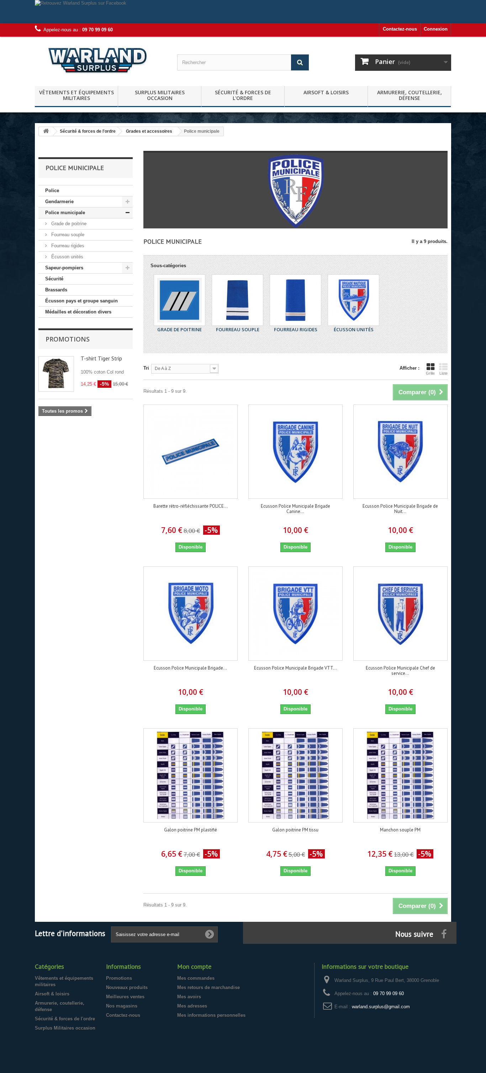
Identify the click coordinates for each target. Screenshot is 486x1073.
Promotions (68, 339)
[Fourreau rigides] (295, 300)
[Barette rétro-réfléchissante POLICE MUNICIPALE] (190, 451)
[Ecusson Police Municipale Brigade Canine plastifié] (295, 451)
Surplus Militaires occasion (160, 95)
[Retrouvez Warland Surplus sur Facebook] (243, 11)
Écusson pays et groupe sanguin (81, 300)
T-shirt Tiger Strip (101, 358)
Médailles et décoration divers (78, 311)
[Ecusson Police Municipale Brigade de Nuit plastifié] (400, 451)
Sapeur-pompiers (64, 267)
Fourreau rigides (67, 245)
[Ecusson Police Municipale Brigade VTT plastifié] (295, 613)
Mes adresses (192, 1006)
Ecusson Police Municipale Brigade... (190, 668)
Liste (443, 373)
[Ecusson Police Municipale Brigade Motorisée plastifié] (190, 613)
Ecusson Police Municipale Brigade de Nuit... (400, 508)
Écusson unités (66, 256)
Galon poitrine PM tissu (295, 829)
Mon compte (194, 966)
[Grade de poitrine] (179, 300)
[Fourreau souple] (237, 300)
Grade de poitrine (68, 223)
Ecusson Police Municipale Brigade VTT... (295, 668)
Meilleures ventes (125, 996)
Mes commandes (196, 978)
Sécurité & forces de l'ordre (243, 95)
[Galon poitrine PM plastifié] (190, 775)
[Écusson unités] (353, 300)
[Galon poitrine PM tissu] (295, 775)
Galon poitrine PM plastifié (190, 829)
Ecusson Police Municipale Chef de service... (400, 670)
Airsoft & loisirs (326, 92)
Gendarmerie (59, 201)
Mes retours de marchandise (208, 987)
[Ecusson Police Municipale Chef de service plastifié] (400, 613)
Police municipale (65, 212)
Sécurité (54, 278)
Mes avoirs (189, 996)
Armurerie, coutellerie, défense (409, 95)
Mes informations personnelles (211, 1015)
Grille (430, 373)
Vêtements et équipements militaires (76, 95)
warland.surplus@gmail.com (381, 1006)
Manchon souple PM (400, 829)
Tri (146, 368)
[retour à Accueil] (46, 131)
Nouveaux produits (127, 987)
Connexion (436, 29)
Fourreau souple (67, 234)
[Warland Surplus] (101, 59)
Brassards (56, 289)
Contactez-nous (400, 29)
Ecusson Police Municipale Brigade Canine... (295, 508)
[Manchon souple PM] (400, 775)
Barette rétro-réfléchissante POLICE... (190, 506)
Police (52, 190)
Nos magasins (121, 1006)
